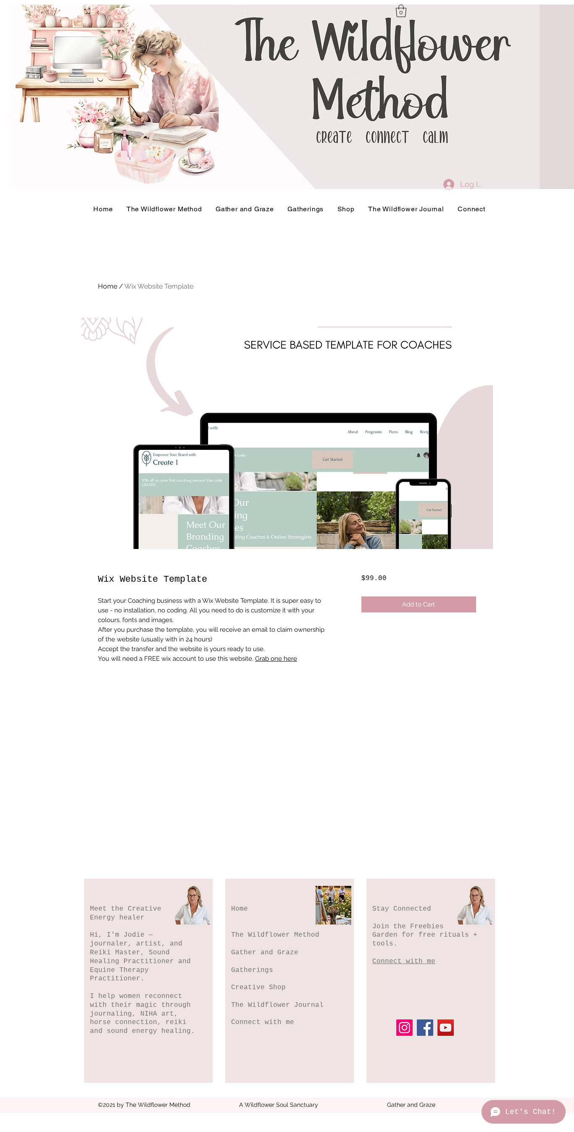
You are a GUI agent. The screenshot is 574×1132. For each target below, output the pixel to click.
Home (107, 286)
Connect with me (262, 1022)
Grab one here (276, 658)
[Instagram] (404, 1027)
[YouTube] (445, 1027)
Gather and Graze (264, 952)
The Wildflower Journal (277, 1005)
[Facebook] (425, 1027)
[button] (401, 11)
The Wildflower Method (275, 935)
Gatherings (252, 970)
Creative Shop (258, 987)
